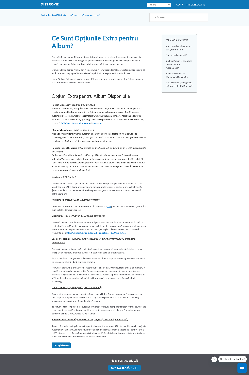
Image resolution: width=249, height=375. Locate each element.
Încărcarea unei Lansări (90, 15)
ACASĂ (179, 4)
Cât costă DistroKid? (176, 55)
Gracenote (84, 123)
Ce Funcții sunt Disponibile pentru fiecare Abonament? (179, 64)
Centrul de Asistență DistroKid (53, 15)
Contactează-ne (122, 367)
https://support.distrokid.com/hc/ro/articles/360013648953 (96, 232)
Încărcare (73, 15)
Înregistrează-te (195, 4)
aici (109, 206)
